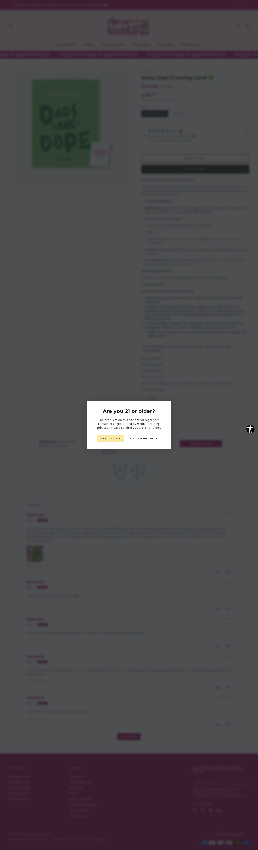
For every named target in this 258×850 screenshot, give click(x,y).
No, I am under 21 (143, 438)
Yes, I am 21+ (110, 438)
